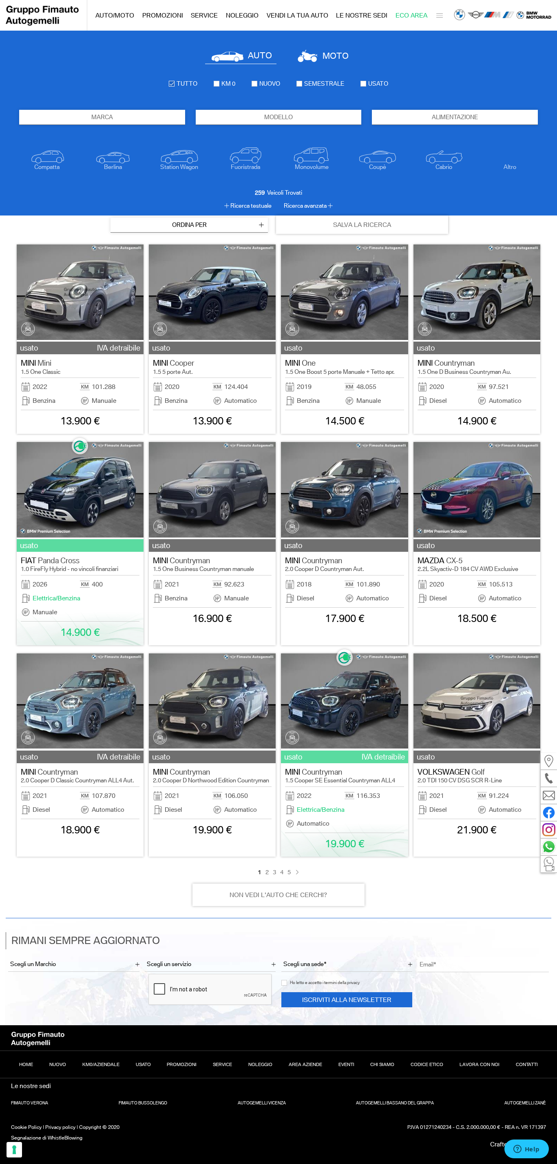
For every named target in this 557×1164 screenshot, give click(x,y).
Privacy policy (60, 1127)
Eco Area (411, 15)
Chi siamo (382, 1064)
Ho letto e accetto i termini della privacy (325, 982)
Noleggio (242, 15)
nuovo (269, 83)
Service (204, 15)
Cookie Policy (26, 1127)
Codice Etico (427, 1064)
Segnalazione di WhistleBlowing (46, 1137)
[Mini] (476, 15)
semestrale (324, 83)
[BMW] (459, 15)
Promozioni (162, 15)
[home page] (42, 23)
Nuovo (57, 1064)
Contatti (527, 1064)
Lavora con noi (480, 1064)
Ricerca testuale (251, 205)
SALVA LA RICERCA (362, 224)
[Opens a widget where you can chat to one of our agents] (526, 1150)
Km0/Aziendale (100, 1064)
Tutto (187, 83)
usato (378, 83)
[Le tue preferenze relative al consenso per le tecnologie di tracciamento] (14, 1149)
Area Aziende (305, 1064)
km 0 (228, 83)
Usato (143, 1064)
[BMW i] (508, 15)
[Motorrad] (534, 15)
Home (26, 1064)
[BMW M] (492, 15)
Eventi (346, 1064)
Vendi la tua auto (297, 15)
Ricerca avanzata (305, 205)
